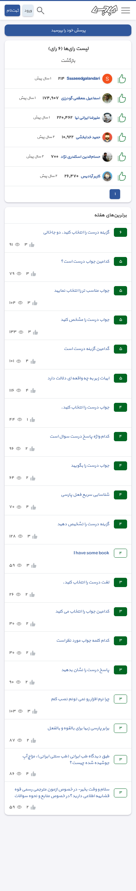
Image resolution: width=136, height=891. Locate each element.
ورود (28, 10)
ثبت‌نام (12, 10)
